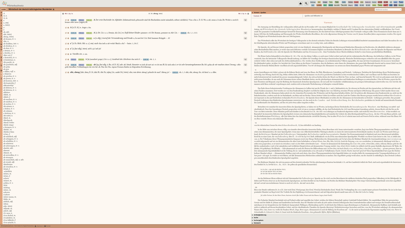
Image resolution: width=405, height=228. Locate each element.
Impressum (39, 226)
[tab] (328, 12)
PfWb (80, 20)
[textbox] (388, 9)
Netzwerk (257, 223)
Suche (256, 218)
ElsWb (72, 20)
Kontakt (48, 226)
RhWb (88, 20)
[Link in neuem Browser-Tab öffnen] (75, 20)
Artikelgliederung (260, 215)
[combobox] (388, 9)
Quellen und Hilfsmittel (313, 16)
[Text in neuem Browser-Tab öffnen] (261, 16)
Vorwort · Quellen (260, 13)
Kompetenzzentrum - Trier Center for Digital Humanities (17, 226)
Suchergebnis (258, 220)
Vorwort (256, 16)
